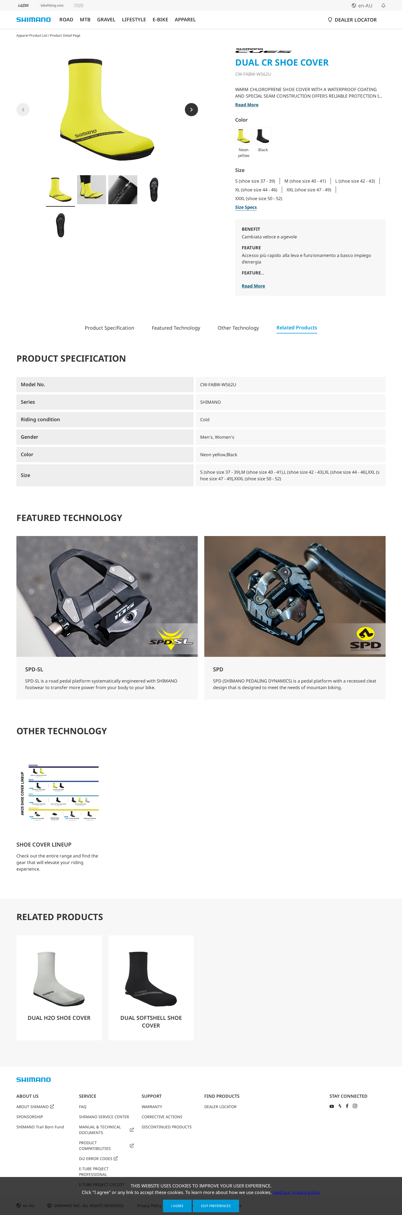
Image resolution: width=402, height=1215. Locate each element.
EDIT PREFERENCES (216, 1206)
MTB (85, 19)
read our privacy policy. (297, 1192)
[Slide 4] (153, 189)
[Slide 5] (60, 225)
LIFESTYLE (134, 19)
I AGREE (177, 1206)
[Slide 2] (91, 189)
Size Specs (246, 207)
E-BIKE (160, 19)
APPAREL (185, 19)
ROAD (66, 19)
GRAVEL (106, 19)
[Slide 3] (122, 189)
